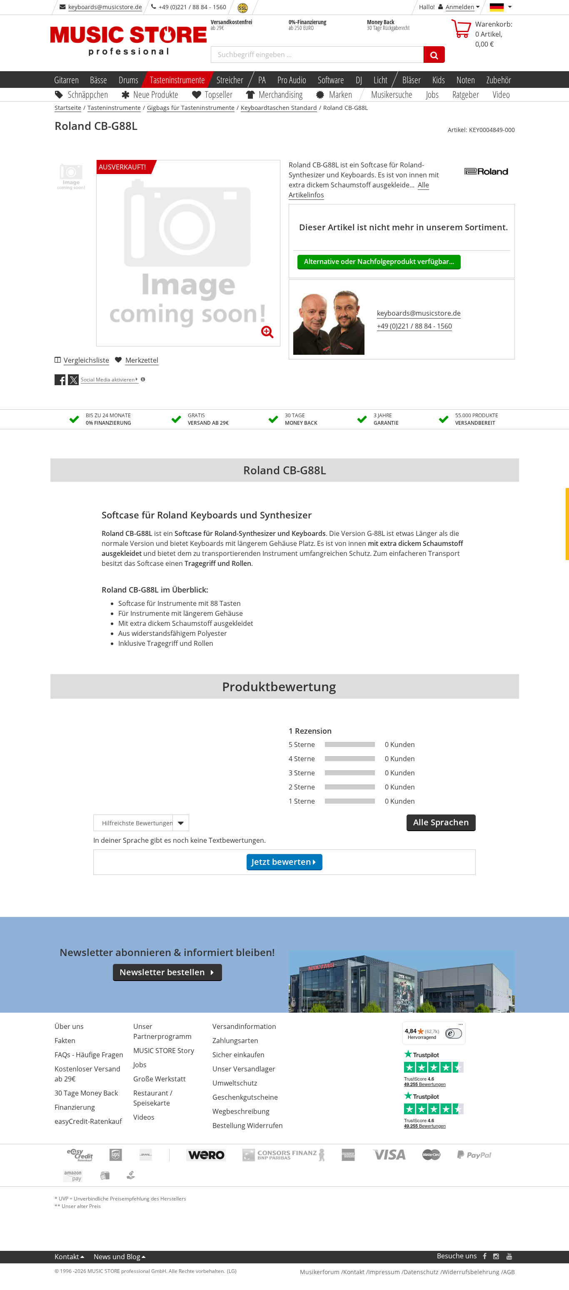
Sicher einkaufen (238, 1054)
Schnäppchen (88, 94)
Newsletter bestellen (162, 972)
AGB (509, 1272)
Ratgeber (465, 94)
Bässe (98, 79)
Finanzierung (75, 1107)
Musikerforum (319, 1272)
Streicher (230, 79)
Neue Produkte (155, 94)
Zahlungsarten (235, 1040)
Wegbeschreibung (241, 1111)
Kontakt (67, 1256)
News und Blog (117, 1256)
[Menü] (461, 1026)
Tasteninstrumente (177, 79)
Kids (438, 79)
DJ (359, 79)
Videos (144, 1117)
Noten (466, 79)
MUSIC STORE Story (163, 1050)
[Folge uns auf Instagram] (496, 1256)
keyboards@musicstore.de (105, 7)
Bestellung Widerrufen (247, 1125)
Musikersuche (392, 94)
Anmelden (460, 7)
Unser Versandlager (243, 1068)
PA (262, 79)
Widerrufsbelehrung (470, 1272)
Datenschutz (421, 1272)
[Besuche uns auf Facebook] (484, 1256)
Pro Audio (291, 79)
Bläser (411, 79)
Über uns (69, 1026)
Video (501, 94)
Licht (380, 79)
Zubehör (499, 79)
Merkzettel (141, 360)
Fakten (65, 1040)
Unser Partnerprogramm (162, 1031)
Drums (128, 79)
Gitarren (66, 79)
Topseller (218, 94)
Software (331, 79)
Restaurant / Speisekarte (152, 1098)
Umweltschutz (234, 1083)
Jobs (433, 94)
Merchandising (281, 94)
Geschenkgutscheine (245, 1097)
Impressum (384, 1272)
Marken (340, 94)
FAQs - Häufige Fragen (89, 1054)
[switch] (453, 1033)
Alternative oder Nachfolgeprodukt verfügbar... (379, 261)
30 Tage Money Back (86, 1093)
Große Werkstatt (159, 1078)
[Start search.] (434, 54)
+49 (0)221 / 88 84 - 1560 (414, 326)
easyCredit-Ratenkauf (88, 1121)
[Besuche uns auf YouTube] (509, 1256)
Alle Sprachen (441, 822)
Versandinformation (244, 1026)
